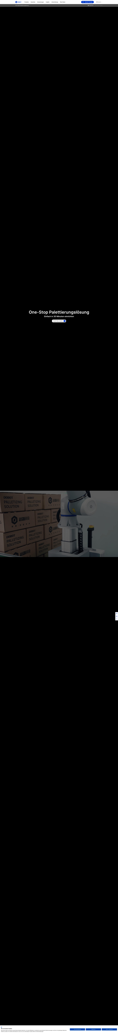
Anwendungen (40, 2)
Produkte (27, 2)
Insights (47, 2)
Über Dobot (62, 2)
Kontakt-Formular (88, 2)
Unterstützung (54, 2)
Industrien (33, 2)
